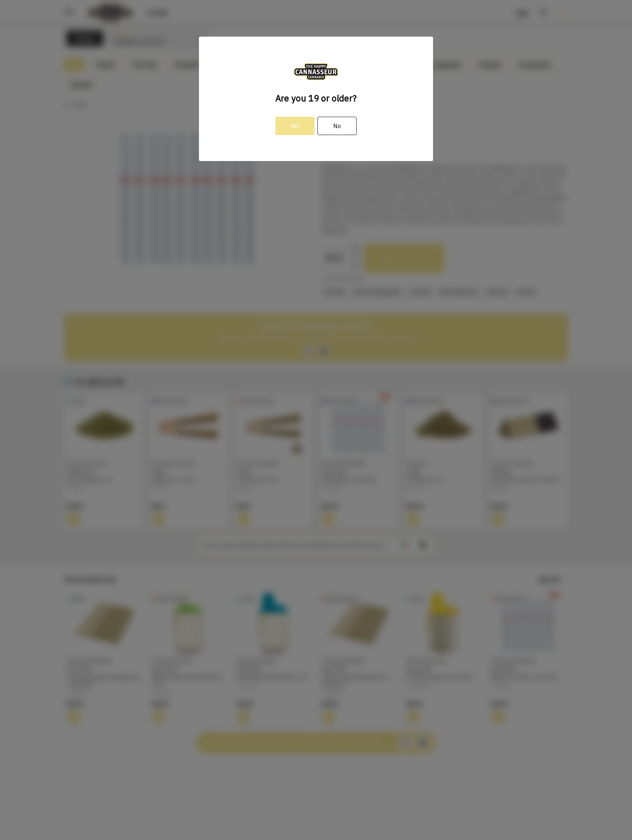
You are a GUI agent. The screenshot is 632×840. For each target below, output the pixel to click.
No (337, 126)
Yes (295, 126)
